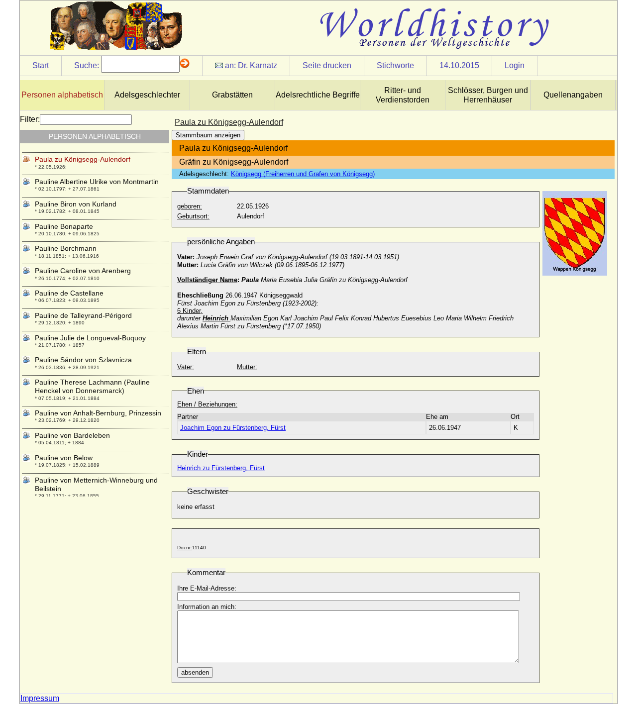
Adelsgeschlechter (147, 95)
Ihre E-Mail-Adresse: (206, 588)
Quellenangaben (573, 95)
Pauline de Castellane (69, 293)
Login (515, 65)
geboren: (189, 206)
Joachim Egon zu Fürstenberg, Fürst (233, 427)
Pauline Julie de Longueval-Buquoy (90, 338)
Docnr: (184, 547)
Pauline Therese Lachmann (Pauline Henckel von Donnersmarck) (92, 386)
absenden (195, 672)
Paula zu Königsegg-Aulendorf (82, 159)
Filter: (30, 119)
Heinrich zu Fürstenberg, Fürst (221, 468)
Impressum (39, 698)
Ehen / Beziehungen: (207, 404)
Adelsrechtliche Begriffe (318, 95)
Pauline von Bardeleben (72, 435)
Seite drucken (327, 65)
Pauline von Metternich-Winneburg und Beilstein (96, 484)
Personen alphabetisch (62, 95)
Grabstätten (232, 95)
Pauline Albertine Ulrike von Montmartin (97, 182)
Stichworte (395, 65)
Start (40, 65)
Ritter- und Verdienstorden (402, 95)
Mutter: (247, 367)
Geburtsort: (193, 216)
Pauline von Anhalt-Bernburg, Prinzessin (98, 413)
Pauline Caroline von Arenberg (83, 271)
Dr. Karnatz (257, 65)
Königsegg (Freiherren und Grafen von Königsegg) (303, 174)
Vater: (185, 367)
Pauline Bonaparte (64, 226)
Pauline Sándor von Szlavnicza (83, 360)
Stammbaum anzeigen (208, 135)
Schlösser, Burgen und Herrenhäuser (488, 95)
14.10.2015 (459, 65)
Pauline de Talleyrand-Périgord (83, 315)
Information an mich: (206, 606)
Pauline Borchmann (66, 248)
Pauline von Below (64, 458)
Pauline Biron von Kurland (75, 204)
